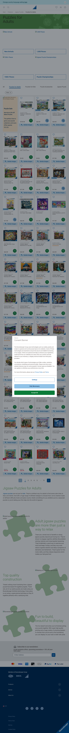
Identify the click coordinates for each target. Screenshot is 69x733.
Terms (47, 372)
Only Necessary (34, 386)
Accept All (34, 393)
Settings (34, 380)
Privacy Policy (39, 372)
